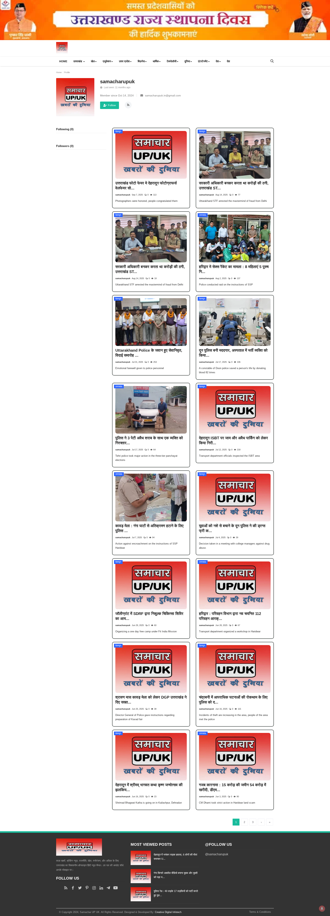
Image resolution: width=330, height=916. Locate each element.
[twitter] (80, 888)
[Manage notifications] (322, 908)
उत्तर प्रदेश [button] (124, 61)
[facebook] (73, 888)
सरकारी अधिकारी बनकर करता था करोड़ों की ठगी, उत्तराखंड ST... (234, 185)
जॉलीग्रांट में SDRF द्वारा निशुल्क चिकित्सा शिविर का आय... (149, 616)
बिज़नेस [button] (141, 61)
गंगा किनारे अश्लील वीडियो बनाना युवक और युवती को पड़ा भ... (175, 875)
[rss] (66, 888)
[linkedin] (101, 888)
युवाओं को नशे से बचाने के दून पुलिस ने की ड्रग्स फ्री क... (232, 528)
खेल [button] (93, 61)
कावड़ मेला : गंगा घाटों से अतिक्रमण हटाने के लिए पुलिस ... (149, 528)
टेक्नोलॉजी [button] (171, 61)
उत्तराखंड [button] (78, 61)
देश (228, 61)
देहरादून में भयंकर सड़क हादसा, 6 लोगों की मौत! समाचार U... (175, 856)
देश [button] (217, 61)
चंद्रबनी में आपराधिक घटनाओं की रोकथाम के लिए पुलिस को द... (233, 699)
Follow (112, 105)
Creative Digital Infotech (168, 912)
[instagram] (94, 888)
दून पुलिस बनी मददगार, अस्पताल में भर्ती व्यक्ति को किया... (233, 352)
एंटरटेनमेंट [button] (203, 61)
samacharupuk (122, 195)
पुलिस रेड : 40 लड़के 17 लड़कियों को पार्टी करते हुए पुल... (176, 893)
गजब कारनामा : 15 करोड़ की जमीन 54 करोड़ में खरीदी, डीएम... (232, 787)
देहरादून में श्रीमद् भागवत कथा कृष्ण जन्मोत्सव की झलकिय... (149, 787)
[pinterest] (87, 888)
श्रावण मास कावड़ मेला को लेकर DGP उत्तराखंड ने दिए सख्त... (151, 699)
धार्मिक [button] (156, 61)
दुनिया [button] (187, 61)
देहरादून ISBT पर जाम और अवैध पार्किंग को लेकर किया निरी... (233, 440)
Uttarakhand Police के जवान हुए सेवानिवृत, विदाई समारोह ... (148, 352)
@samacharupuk (216, 854)
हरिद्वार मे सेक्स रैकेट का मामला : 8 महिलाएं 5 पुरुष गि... (234, 269)
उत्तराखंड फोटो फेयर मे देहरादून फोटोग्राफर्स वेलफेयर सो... (146, 185)
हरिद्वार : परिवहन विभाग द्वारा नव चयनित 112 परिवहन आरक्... (230, 616)
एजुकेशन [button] (107, 61)
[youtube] (115, 888)
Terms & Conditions (260, 911)
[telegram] (108, 888)
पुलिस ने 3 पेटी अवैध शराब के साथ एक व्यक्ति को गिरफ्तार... (149, 440)
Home (63, 61)
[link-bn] (165, 20)
